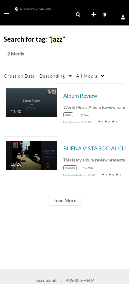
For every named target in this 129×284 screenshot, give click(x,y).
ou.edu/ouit (46, 280)
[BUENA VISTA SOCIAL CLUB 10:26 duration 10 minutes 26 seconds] (31, 155)
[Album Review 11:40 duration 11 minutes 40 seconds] (31, 102)
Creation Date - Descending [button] (34, 75)
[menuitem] (78, 14)
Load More (64, 200)
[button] (8, 13)
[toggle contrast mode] (104, 14)
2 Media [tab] (15, 53)
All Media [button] (87, 75)
